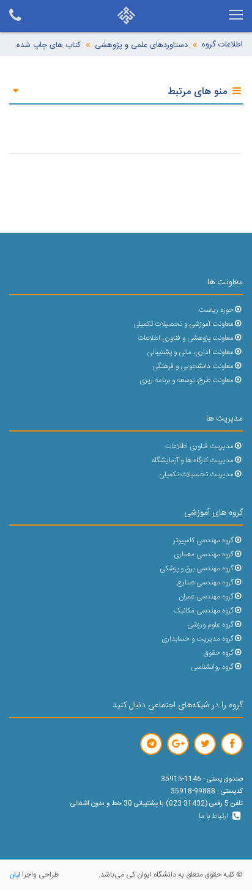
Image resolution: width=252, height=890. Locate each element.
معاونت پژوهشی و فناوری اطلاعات (186, 338)
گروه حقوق (219, 653)
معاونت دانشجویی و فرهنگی (193, 366)
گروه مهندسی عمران (206, 597)
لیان (14, 875)
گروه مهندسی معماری (204, 555)
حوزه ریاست (216, 310)
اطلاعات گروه (222, 45)
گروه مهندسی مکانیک (204, 611)
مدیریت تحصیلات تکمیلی (196, 474)
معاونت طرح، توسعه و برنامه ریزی (186, 380)
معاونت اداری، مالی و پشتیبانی (190, 352)
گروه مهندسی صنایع (205, 583)
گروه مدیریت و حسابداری (197, 639)
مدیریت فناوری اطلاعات (199, 446)
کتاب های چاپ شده (49, 45)
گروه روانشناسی (212, 667)
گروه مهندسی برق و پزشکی (197, 569)
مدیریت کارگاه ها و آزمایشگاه (193, 460)
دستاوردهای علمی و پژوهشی (141, 45)
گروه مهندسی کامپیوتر (203, 540)
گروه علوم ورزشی (210, 625)
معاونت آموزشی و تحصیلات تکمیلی (183, 324)
